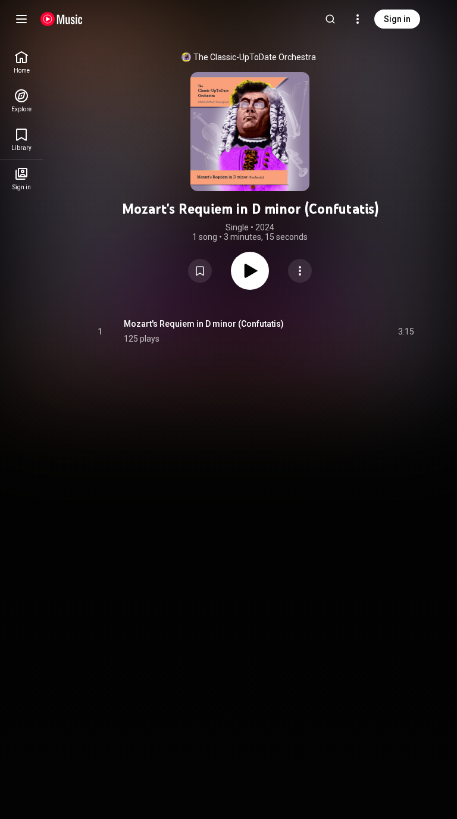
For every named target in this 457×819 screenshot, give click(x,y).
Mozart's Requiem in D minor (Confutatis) (204, 324)
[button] (200, 271)
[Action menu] (300, 271)
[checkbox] (406, 331)
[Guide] (21, 19)
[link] (21, 62)
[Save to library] (200, 271)
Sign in (397, 19)
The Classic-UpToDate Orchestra (254, 57)
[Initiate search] (330, 19)
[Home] (61, 19)
